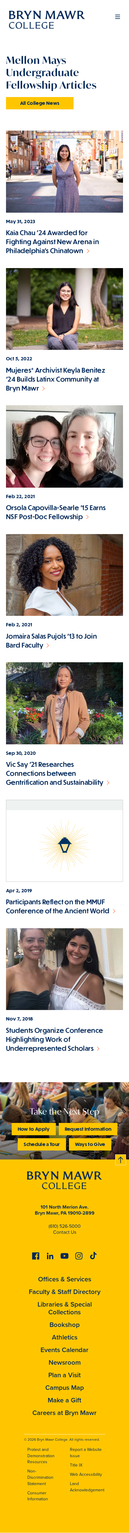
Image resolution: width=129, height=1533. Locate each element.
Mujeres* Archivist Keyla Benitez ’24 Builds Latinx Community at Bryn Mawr (55, 379)
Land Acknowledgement (87, 1487)
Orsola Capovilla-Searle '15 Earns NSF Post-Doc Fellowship (56, 512)
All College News (40, 103)
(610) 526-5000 (65, 1226)
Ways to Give (90, 1144)
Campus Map (64, 1388)
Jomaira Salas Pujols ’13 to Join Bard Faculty (51, 640)
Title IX (76, 1465)
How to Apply (34, 1129)
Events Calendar (64, 1350)
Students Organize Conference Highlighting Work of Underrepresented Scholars (54, 1039)
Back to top (121, 1158)
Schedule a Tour (42, 1144)
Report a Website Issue (86, 1452)
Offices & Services (64, 1279)
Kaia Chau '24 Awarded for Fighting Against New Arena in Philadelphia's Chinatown (52, 242)
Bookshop (65, 1325)
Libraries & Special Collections (65, 1308)
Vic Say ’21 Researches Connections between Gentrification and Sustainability (55, 773)
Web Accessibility (86, 1474)
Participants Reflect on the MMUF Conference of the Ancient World (58, 906)
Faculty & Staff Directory (64, 1292)
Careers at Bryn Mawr (64, 1413)
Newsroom (65, 1362)
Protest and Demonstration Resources (41, 1455)
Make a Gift (64, 1400)
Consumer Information (37, 1496)
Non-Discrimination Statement (40, 1477)
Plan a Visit (64, 1375)
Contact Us (64, 1232)
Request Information (88, 1129)
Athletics (64, 1337)
